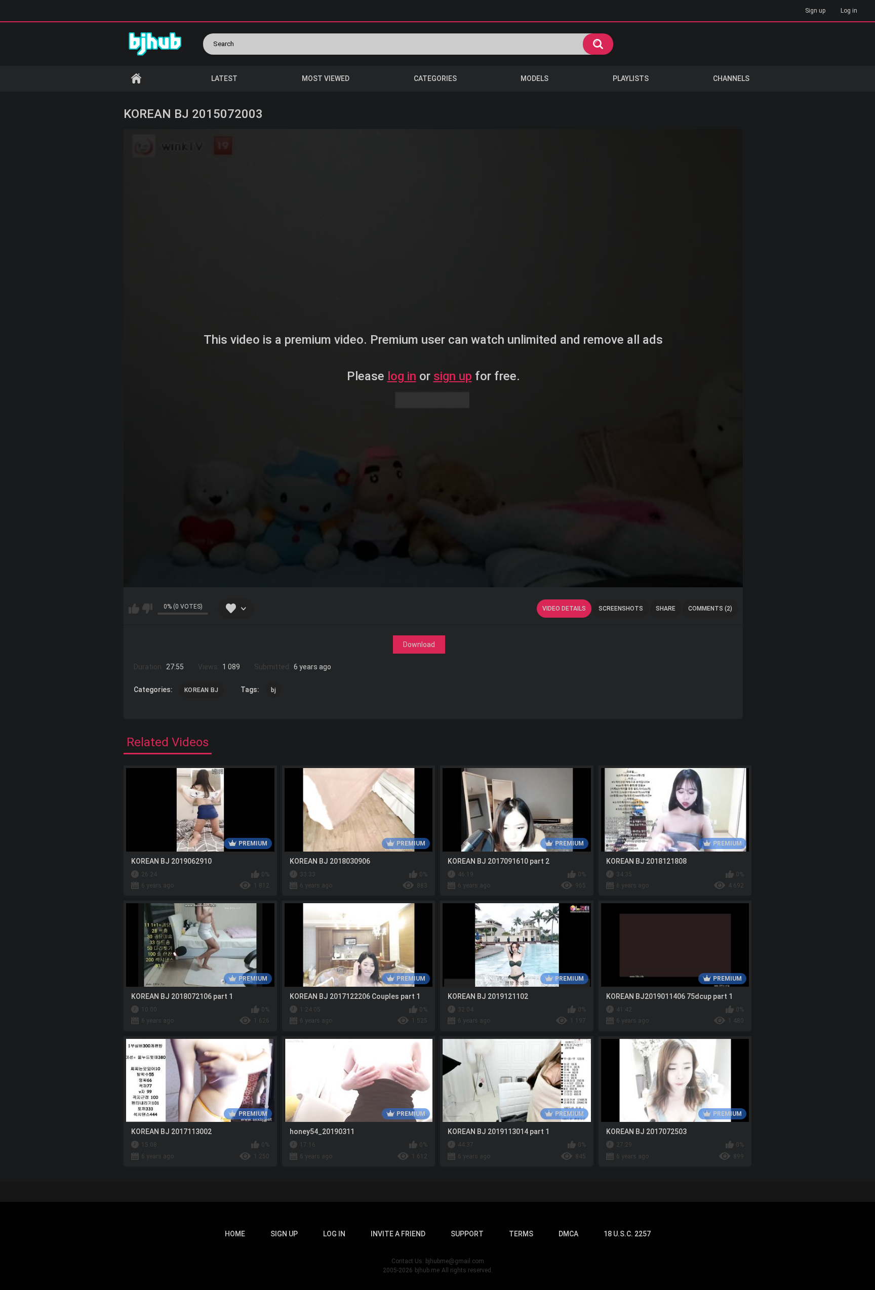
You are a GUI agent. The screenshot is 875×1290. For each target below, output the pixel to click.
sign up (452, 376)
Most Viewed (325, 78)
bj (273, 690)
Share (665, 608)
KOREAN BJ (201, 690)
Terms (521, 1234)
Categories (435, 78)
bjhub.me (427, 1270)
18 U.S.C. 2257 (627, 1234)
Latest (224, 78)
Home (136, 79)
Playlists (631, 78)
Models (534, 78)
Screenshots (621, 608)
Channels (731, 78)
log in (401, 376)
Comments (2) (710, 608)
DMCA (568, 1234)
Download (419, 644)
